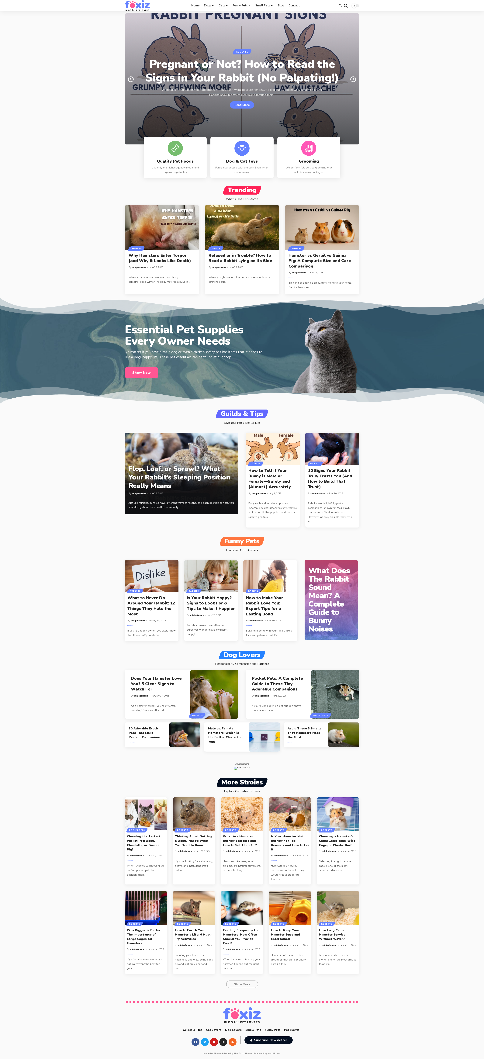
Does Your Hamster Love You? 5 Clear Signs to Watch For (156, 684)
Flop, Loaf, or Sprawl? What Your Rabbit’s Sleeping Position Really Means (179, 477)
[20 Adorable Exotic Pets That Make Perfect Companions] (184, 734)
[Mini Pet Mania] (137, 5)
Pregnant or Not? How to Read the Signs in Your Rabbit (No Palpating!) (242, 70)
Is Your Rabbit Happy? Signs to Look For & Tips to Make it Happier (211, 603)
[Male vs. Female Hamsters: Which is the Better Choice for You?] (264, 737)
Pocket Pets (320, 715)
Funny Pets (242, 541)
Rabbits (216, 248)
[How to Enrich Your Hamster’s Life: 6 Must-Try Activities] (194, 908)
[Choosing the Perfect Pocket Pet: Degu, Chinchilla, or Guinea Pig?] (146, 814)
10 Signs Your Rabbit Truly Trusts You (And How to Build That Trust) (330, 479)
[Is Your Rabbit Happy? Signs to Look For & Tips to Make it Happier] (211, 576)
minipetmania (139, 267)
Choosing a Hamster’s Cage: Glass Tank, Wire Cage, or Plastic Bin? (337, 840)
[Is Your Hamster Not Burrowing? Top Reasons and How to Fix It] (290, 814)
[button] (346, 6)
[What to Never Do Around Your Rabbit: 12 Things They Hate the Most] (151, 576)
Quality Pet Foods (175, 161)
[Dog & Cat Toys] (242, 148)
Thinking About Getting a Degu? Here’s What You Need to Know (193, 840)
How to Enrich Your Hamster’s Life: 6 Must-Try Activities (193, 934)
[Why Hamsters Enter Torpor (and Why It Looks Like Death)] (162, 227)
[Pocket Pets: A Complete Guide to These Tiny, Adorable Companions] (335, 694)
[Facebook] (195, 1042)
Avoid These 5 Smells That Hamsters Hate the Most (304, 732)
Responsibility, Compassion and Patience (242, 664)
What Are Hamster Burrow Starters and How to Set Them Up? (240, 840)
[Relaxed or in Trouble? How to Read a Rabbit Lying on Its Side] (242, 227)
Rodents (242, 51)
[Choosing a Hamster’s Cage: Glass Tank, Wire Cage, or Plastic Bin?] (338, 814)
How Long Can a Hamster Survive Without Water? (332, 934)
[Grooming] (308, 148)
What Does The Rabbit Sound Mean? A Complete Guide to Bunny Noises (329, 600)
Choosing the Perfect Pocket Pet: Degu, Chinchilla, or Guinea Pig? (144, 843)
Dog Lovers (242, 655)
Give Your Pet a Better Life (242, 423)
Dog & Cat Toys (242, 161)
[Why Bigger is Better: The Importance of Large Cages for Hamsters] (146, 908)
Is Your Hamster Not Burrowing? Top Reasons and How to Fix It (290, 843)
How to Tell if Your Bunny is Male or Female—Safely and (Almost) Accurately (269, 479)
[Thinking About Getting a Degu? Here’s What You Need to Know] (194, 814)
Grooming (309, 161)
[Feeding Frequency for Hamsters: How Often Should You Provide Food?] (242, 908)
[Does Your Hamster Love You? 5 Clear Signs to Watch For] (214, 694)
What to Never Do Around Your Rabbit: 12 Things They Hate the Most (151, 606)
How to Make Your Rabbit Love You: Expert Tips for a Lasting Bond (264, 606)
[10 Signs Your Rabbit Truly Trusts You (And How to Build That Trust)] (332, 449)
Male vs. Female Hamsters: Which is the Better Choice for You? (225, 735)
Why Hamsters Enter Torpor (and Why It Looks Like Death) (160, 258)
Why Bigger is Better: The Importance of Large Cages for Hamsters (144, 937)
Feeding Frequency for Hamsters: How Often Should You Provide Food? (241, 937)
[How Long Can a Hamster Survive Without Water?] (338, 908)
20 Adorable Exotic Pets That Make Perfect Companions (145, 732)
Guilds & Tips (242, 414)
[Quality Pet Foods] (175, 148)
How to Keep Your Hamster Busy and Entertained (285, 934)
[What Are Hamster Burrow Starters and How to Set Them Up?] (242, 814)
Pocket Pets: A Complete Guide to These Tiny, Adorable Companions (277, 684)
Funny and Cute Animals (242, 550)
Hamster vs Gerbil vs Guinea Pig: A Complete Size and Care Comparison (320, 261)
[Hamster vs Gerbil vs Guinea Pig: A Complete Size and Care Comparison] (322, 227)
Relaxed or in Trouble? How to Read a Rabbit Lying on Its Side (240, 258)
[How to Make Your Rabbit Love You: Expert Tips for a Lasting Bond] (270, 576)
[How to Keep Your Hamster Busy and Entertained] (290, 908)
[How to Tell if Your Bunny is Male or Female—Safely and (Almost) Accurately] (273, 449)
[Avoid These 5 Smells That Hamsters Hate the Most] (343, 734)
